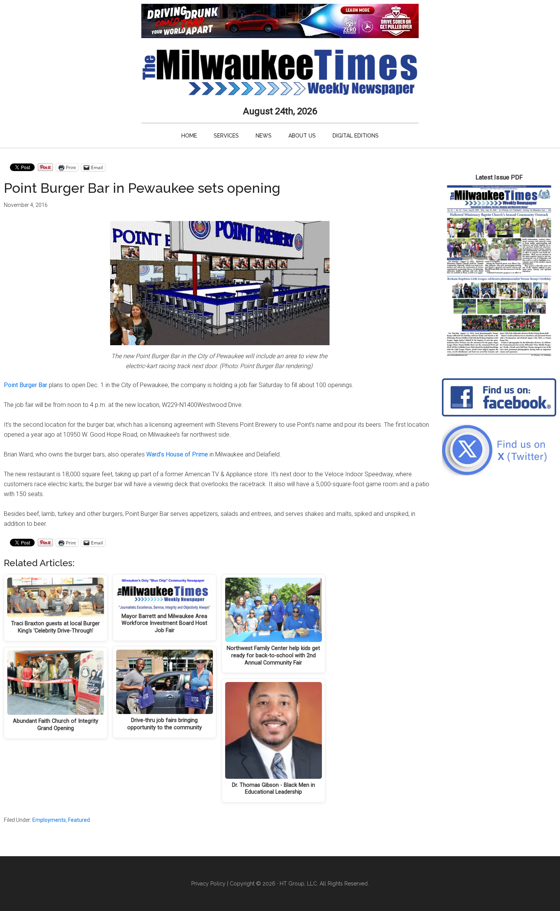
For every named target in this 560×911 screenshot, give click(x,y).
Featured (79, 820)
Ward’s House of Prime (177, 454)
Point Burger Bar (25, 385)
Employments (49, 820)
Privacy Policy (208, 884)
